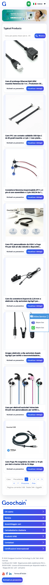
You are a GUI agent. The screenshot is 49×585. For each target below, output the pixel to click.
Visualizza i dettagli (35, 88)
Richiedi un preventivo (15, 88)
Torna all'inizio (20, 573)
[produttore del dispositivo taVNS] (24, 15)
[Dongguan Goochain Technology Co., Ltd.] (4, 4)
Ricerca (42, 36)
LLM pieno (21, 568)
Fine (33, 483)
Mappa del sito (8, 568)
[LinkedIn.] (10, 573)
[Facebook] (6, 573)
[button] (21, 19)
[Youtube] (3, 573)
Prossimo (25, 483)
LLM (15, 568)
